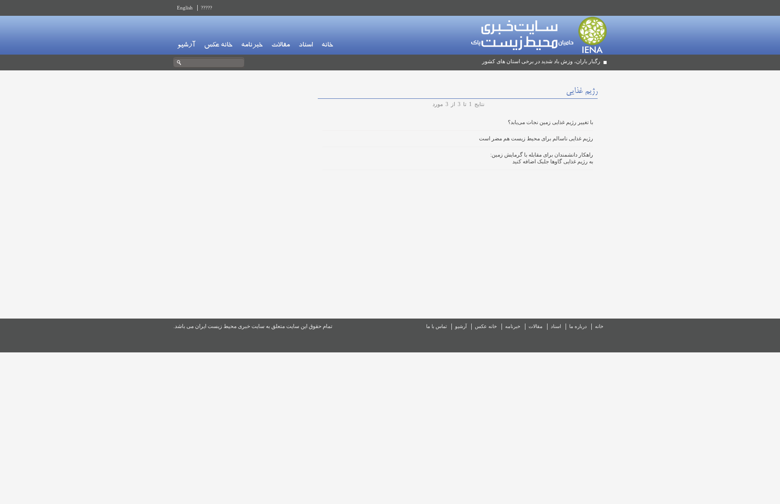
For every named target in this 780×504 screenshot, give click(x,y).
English (185, 7)
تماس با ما (436, 326)
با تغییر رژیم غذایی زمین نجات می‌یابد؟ (550, 122)
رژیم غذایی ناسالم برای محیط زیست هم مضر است (536, 138)
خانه (327, 46)
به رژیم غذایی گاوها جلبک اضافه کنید (552, 161)
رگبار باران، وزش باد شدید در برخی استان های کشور (541, 61)
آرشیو (186, 46)
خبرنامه (252, 46)
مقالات (280, 46)
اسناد (305, 46)
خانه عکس (218, 46)
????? (206, 7)
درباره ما (578, 326)
